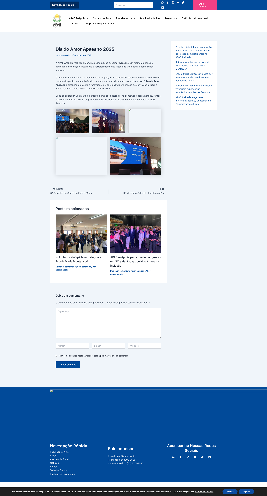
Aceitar (230, 492)
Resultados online (59, 451)
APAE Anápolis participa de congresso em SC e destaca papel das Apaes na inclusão (135, 261)
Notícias (54, 462)
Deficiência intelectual (195, 18)
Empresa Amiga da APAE (100, 23)
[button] (205, 5)
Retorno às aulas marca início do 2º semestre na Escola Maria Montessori (192, 65)
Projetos (170, 18)
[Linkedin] (162, 7)
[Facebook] (167, 2)
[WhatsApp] (162, 2)
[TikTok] (183, 2)
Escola (53, 455)
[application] (75, 5)
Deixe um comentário (66, 266)
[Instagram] (172, 2)
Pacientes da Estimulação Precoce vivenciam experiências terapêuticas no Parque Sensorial (193, 89)
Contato (73, 23)
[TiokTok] (202, 457)
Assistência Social (59, 459)
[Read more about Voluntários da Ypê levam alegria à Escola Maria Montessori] (81, 233)
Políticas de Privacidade (62, 474)
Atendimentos (124, 18)
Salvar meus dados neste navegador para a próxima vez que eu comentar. (94, 356)
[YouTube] (178, 2)
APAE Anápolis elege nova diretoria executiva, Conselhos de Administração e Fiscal (193, 100)
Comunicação (101, 18)
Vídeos (53, 466)
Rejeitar (246, 492)
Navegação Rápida (63, 5)
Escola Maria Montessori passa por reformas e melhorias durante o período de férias (193, 77)
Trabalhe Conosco (59, 470)
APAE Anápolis (77, 18)
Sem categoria (84, 266)
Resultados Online (149, 18)
